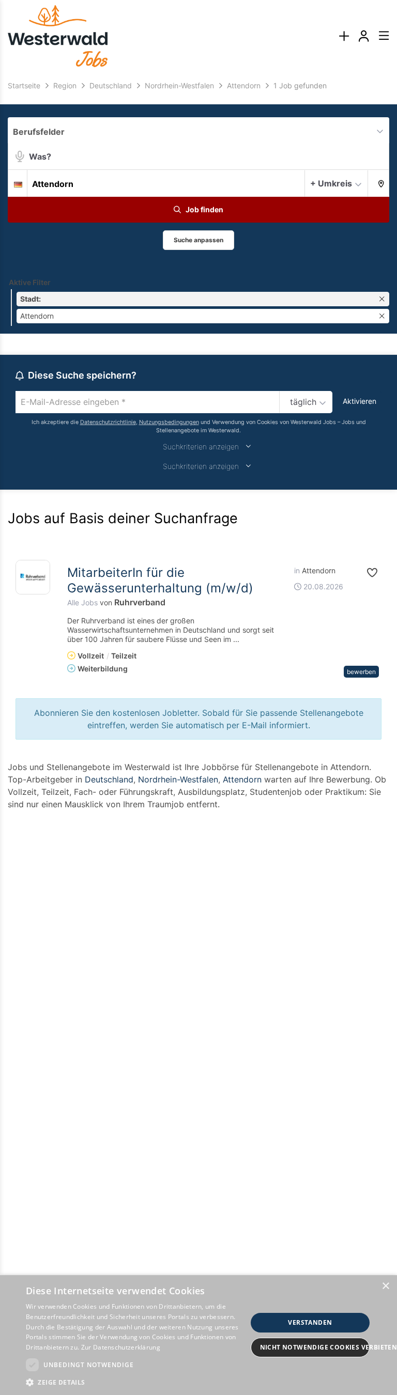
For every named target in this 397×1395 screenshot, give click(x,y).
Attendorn (242, 779)
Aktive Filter (30, 282)
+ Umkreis (331, 183)
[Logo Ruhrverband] (33, 577)
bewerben (361, 672)
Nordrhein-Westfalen (178, 779)
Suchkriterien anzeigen (201, 446)
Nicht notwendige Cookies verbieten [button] (315, 1347)
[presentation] (344, 36)
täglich (303, 402)
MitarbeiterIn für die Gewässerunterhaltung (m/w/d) (160, 580)
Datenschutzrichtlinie (108, 422)
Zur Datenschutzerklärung (120, 1347)
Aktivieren (359, 401)
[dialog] (198, 1335)
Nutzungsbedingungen (169, 422)
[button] (378, 183)
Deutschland (109, 779)
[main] (198, 454)
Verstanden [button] (310, 1322)
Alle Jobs (82, 602)
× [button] (385, 1286)
